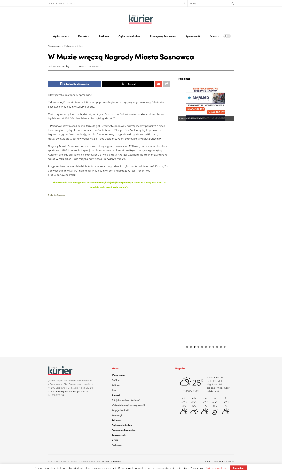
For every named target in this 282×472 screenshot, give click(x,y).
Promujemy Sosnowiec (163, 36)
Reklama (60, 3)
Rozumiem (238, 468)
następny (229, 214)
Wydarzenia (60, 36)
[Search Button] (232, 3)
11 (225, 347)
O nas (51, 3)
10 (221, 347)
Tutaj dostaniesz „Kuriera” (126, 400)
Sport (115, 390)
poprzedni (181, 214)
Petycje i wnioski (120, 410)
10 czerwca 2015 (83, 66)
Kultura (80, 46)
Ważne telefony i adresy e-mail (128, 405)
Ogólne (115, 380)
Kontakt (71, 3)
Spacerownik (193, 36)
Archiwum (117, 444)
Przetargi (117, 415)
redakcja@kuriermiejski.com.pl (72, 391)
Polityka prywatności (113, 461)
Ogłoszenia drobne (129, 36)
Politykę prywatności (216, 468)
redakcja (66, 66)
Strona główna (54, 46)
